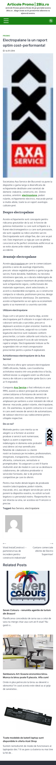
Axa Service (18, 508)
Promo (6, 36)
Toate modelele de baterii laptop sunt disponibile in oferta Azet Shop (23, 739)
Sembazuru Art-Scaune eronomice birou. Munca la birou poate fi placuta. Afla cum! (26, 676)
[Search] (51, 21)
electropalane (32, 508)
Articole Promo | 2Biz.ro (28, 4)
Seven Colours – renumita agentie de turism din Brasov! (27, 612)
